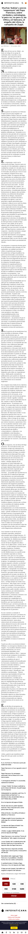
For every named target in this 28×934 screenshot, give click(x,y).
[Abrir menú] (25, 932)
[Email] (21, 932)
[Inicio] (2, 932)
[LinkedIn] (14, 932)
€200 (22, 889)
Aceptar (14, 927)
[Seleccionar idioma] (26, 3)
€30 (22, 884)
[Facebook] (6, 932)
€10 (6, 884)
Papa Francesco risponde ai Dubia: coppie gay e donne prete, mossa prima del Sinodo (13, 850)
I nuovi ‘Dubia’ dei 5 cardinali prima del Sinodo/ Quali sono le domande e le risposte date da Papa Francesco (13, 843)
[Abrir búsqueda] (22, 3)
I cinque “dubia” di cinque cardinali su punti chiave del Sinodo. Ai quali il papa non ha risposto (13, 788)
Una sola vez (5, 878)
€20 (14, 884)
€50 (6, 889)
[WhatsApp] (17, 932)
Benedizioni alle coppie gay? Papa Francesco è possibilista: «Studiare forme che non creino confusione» (12, 857)
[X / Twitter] (10, 932)
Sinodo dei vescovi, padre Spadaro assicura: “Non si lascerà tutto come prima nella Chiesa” (12, 807)
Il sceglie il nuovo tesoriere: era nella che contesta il (12, 820)
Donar (14, 896)
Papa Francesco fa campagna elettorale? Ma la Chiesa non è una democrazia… (12, 775)
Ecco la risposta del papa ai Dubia (11, 802)
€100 (14, 889)
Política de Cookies (14, 919)
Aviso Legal (14, 915)
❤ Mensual (13, 878)
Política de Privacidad (14, 917)
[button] (14, 903)
